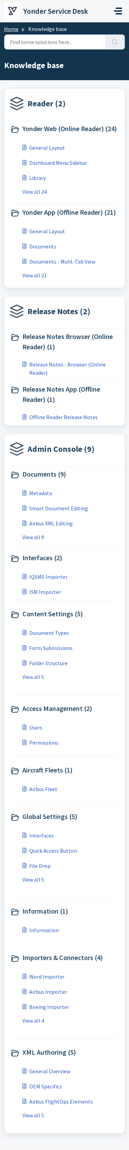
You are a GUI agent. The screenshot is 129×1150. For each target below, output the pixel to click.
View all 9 (33, 537)
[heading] (64, 129)
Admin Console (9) (61, 449)
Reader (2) (47, 103)
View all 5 (33, 676)
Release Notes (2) (59, 311)
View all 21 (34, 275)
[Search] (115, 42)
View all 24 (34, 191)
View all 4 (33, 1020)
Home (11, 28)
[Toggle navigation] (118, 11)
